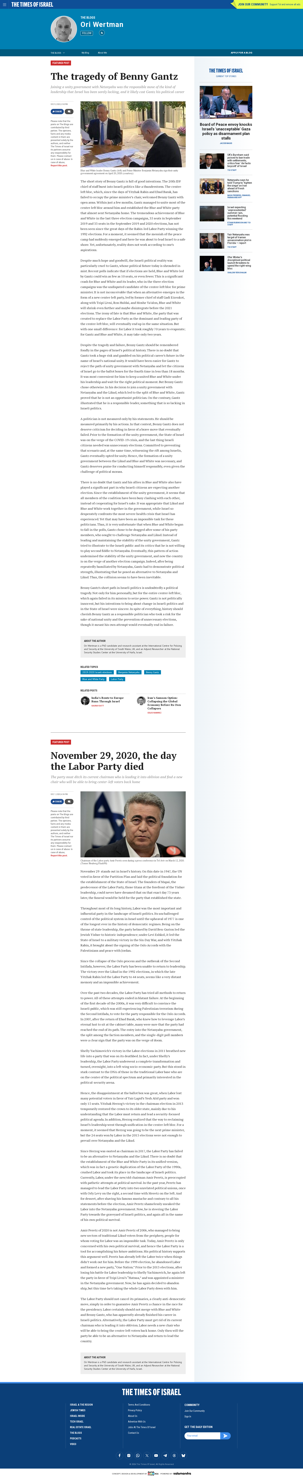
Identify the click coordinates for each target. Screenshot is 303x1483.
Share (58, 111)
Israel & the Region (81, 1404)
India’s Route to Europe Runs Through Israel (107, 699)
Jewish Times (77, 1410)
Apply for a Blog (241, 52)
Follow (86, 33)
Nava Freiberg (234, 195)
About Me (102, 52)
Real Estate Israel (80, 1427)
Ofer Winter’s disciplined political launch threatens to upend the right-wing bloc (239, 263)
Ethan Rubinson (235, 223)
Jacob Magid (226, 143)
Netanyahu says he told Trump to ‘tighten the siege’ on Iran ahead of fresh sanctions (239, 186)
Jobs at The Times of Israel (142, 1427)
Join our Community (253, 4)
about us (132, 1416)
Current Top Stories (226, 76)
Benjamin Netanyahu (129, 672)
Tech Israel (76, 1421)
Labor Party (117, 679)
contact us (133, 1432)
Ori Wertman (102, 24)
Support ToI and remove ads (285, 4)
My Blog (85, 52)
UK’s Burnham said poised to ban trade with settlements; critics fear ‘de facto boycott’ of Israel (239, 160)
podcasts (75, 1438)
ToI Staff (232, 170)
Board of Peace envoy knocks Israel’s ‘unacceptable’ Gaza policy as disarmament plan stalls (226, 131)
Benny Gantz (152, 672)
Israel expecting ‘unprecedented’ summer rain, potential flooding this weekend (237, 213)
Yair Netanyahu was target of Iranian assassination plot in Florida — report (239, 238)
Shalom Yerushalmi (237, 273)
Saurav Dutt (97, 706)
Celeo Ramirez (154, 713)
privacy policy (135, 1410)
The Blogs (87, 17)
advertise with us (137, 1421)
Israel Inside (77, 1416)
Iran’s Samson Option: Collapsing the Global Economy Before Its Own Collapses (164, 703)
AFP (240, 197)
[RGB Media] (154, 1473)
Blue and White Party (93, 679)
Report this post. (59, 165)
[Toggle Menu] (4, 4)
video (73, 1444)
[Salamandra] (182, 1473)
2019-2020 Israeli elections (97, 672)
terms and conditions (139, 1404)
